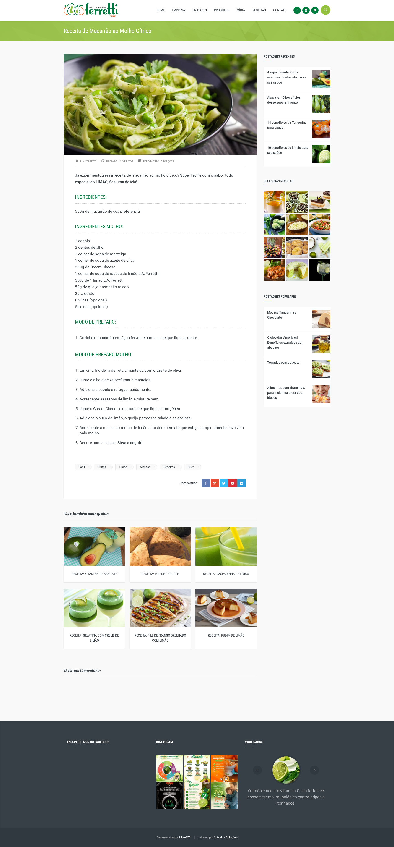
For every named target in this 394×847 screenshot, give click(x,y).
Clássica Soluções (226, 837)
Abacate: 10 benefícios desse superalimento (284, 100)
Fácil (82, 467)
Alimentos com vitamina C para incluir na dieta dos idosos (286, 393)
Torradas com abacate (283, 362)
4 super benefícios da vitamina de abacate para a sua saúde (287, 77)
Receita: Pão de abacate (160, 574)
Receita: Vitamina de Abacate (94, 574)
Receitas (169, 467)
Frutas (102, 467)
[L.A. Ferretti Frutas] (91, 10)
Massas (145, 467)
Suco (191, 467)
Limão (123, 467)
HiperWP (185, 837)
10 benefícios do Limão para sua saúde (287, 150)
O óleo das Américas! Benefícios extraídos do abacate (284, 342)
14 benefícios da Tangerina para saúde (287, 125)
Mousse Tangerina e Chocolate (282, 315)
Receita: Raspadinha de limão (226, 574)
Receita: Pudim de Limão (226, 635)
